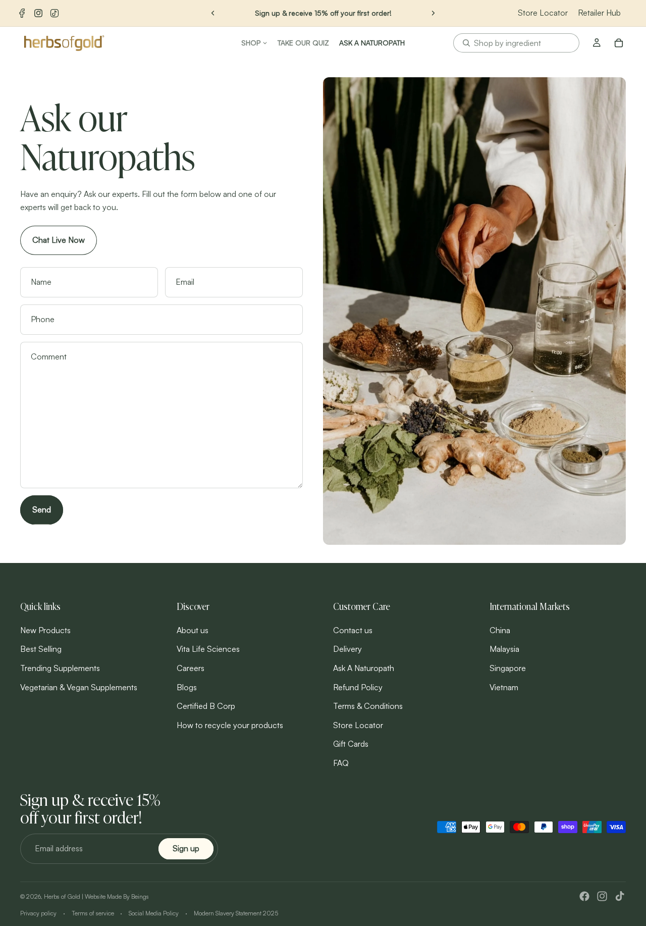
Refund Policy (358, 687)
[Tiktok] (620, 896)
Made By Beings (128, 896)
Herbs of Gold (62, 896)
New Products (45, 630)
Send (41, 509)
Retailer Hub (599, 13)
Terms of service (93, 913)
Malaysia (504, 649)
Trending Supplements (60, 668)
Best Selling (41, 649)
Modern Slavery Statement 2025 (236, 913)
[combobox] (516, 43)
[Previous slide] (213, 13)
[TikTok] (54, 13)
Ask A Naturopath (363, 668)
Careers (190, 668)
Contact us (352, 630)
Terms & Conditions (368, 706)
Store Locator (543, 13)
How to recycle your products (230, 724)
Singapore (508, 668)
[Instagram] (38, 13)
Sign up (186, 848)
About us (192, 630)
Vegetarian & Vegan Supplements (78, 687)
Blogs (187, 687)
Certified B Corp (206, 706)
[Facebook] (22, 13)
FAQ (341, 763)
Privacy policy (38, 913)
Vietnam (504, 687)
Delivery (347, 649)
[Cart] (619, 43)
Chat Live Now (58, 240)
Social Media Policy (154, 913)
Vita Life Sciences (208, 649)
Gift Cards (350, 744)
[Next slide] (433, 13)
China (500, 630)
